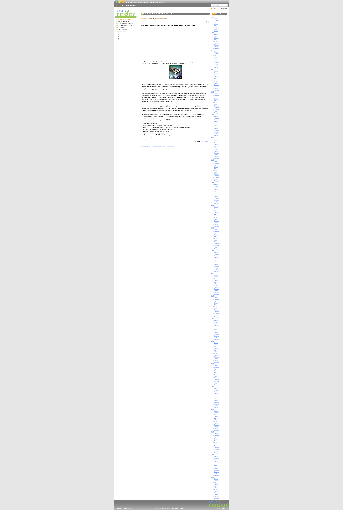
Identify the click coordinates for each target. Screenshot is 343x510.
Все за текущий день (159, 146)
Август (216, 31)
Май (215, 25)
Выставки (120, 37)
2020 (212, 137)
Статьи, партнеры (123, 39)
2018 (212, 182)
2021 (212, 114)
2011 (212, 341)
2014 (212, 273)
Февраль (216, 20)
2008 (212, 409)
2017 (212, 205)
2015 (212, 250)
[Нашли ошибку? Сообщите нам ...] (206, 21)
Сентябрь (216, 45)
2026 (212, 17)
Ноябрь (216, 66)
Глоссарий (121, 33)
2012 (212, 318)
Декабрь (216, 48)
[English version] (123, 1)
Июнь (215, 27)
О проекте (125, 5)
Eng (131, 508)
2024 (212, 50)
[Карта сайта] (119, 1)
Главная (143, 18)
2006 (212, 454)
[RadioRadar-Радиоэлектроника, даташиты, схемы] (116, 1)
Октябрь (216, 46)
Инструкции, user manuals (125, 23)
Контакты (133, 5)
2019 (212, 160)
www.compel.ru (205, 141)
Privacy (181, 508)
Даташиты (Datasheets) (124, 19)
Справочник (121, 31)
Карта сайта (125, 508)
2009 (212, 386)
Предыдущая (146, 146)
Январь (216, 18)
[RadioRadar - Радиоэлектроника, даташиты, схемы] (125, 13)
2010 (212, 364)
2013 (212, 296)
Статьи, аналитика (123, 21)
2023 (212, 69)
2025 (212, 32)
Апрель (216, 24)
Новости (118, 5)
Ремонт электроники (124, 35)
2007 (212, 432)
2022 (212, 92)
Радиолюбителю (123, 29)
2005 (212, 477)
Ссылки (169, 508)
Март (215, 22)
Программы (121, 27)
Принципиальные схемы (125, 25)
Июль (215, 29)
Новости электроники (161, 18)
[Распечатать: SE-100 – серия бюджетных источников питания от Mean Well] (209, 21)
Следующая (170, 146)
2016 (212, 228)
